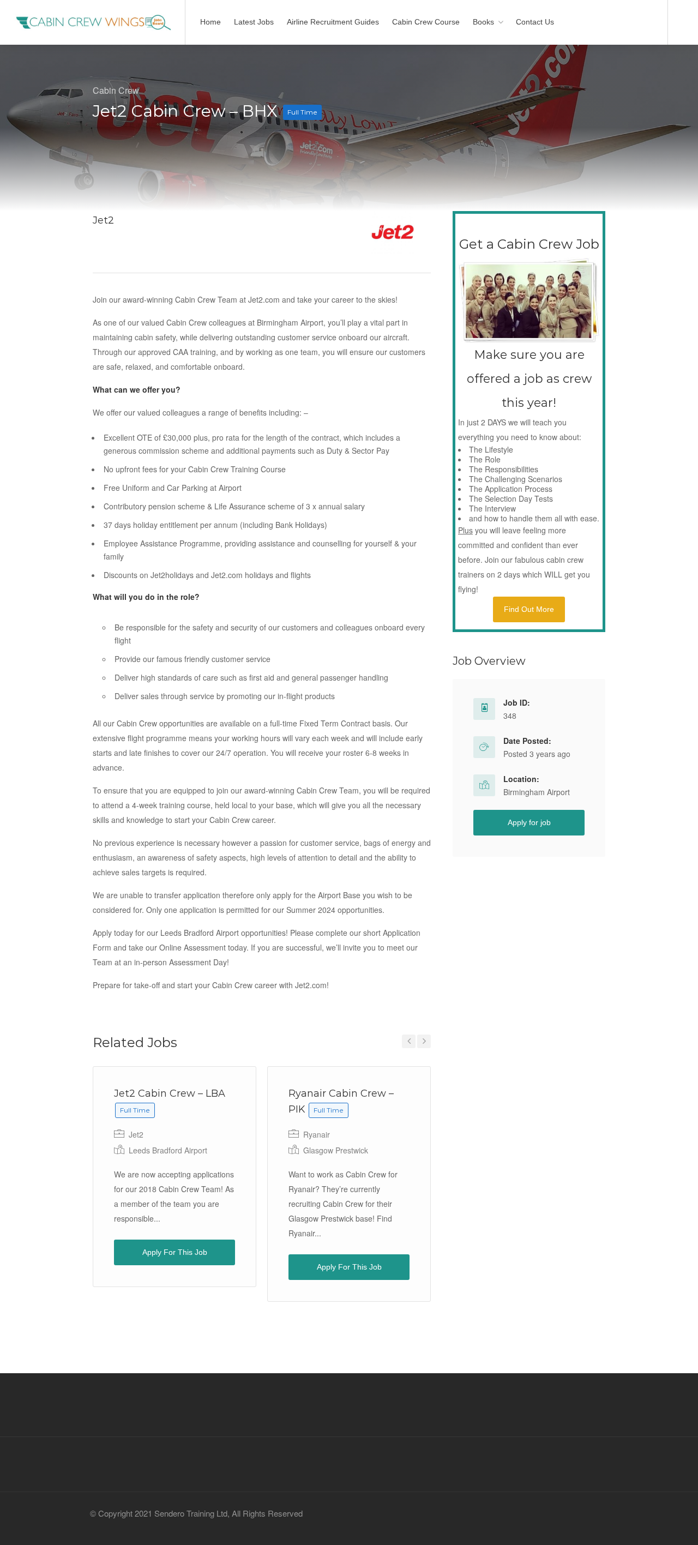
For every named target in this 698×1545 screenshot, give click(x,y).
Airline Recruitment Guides (333, 21)
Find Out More (529, 609)
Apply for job (529, 822)
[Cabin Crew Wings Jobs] (92, 14)
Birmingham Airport (536, 791)
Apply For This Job (174, 1252)
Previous (409, 1041)
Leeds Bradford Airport (168, 1150)
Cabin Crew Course (426, 21)
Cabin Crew (116, 90)
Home (210, 21)
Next (424, 1041)
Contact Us (535, 21)
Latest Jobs (254, 21)
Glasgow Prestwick (335, 1150)
